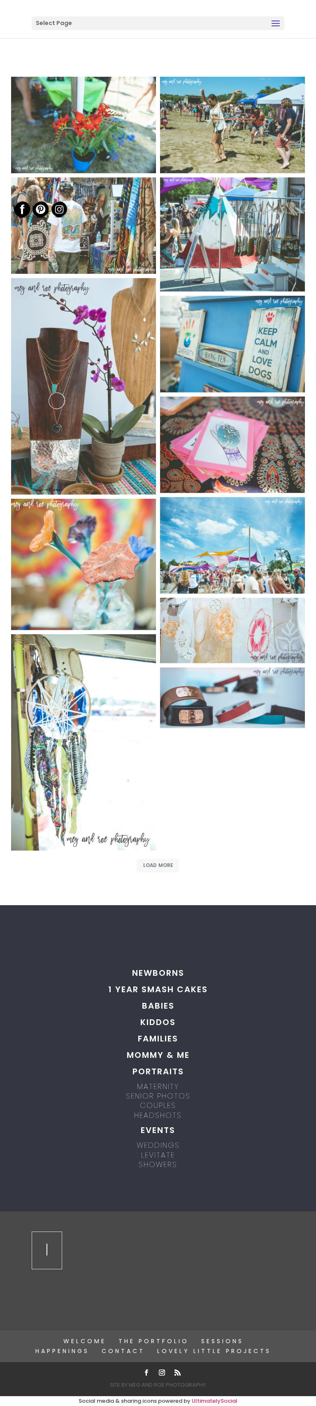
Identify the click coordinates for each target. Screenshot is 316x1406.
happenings (62, 1351)
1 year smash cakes (158, 989)
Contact (123, 1351)
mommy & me (158, 1055)
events (158, 1130)
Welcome (84, 1341)
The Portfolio (153, 1341)
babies (158, 1005)
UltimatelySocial (214, 1401)
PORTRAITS (158, 1071)
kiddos (158, 1022)
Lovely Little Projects (214, 1351)
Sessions (222, 1341)
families (158, 1038)
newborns (158, 973)
